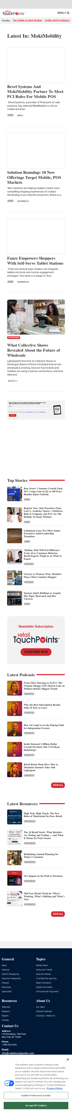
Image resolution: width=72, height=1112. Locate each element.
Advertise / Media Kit (45, 1016)
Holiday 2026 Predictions (57, 20)
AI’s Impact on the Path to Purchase (43, 876)
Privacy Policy (54, 1088)
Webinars (6, 1007)
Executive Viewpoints (11, 978)
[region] (36, 1083)
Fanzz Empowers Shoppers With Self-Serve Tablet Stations (35, 260)
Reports (5, 1016)
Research (6, 1011)
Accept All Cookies (35, 1105)
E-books (5, 1020)
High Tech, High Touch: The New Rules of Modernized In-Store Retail (43, 814)
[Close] (68, 1059)
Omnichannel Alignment (47, 991)
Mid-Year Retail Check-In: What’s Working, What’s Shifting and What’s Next (44, 896)
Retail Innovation (43, 983)
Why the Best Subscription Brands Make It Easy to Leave (42, 706)
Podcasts (29, 694)
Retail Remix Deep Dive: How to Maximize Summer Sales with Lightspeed (41, 767)
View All (58, 785)
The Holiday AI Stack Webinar (27, 20)
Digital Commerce (44, 987)
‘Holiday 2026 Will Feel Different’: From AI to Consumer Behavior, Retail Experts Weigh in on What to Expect (43, 554)
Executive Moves (43, 974)
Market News (42, 965)
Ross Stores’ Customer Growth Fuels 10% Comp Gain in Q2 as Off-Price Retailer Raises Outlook (43, 491)
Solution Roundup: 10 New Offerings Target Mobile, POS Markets (34, 177)
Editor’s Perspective (10, 974)
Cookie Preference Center (36, 1095)
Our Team (40, 1007)
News (10, 115)
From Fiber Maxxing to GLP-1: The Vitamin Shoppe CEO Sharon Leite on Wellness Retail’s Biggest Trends (44, 685)
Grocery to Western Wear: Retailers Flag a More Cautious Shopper (43, 575)
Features (29, 564)
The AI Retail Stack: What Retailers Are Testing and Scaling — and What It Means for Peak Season (43, 835)
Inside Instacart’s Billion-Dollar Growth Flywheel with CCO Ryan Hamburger (42, 747)
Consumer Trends (44, 970)
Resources (30, 821)
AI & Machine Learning (46, 978)
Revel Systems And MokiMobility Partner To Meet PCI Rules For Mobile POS (35, 91)
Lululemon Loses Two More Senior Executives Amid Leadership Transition (42, 533)
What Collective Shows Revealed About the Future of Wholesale (33, 350)
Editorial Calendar (44, 1011)
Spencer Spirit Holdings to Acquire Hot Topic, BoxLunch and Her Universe (42, 596)
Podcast (5, 983)
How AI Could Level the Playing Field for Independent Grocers (44, 726)
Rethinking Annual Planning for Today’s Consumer (41, 855)
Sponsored (6, 991)
